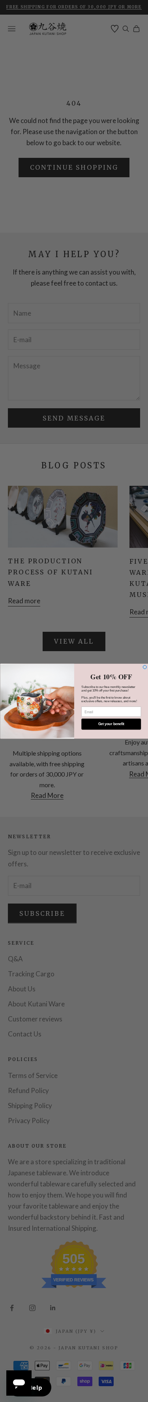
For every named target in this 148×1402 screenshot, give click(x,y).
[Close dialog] (145, 667)
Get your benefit (111, 724)
